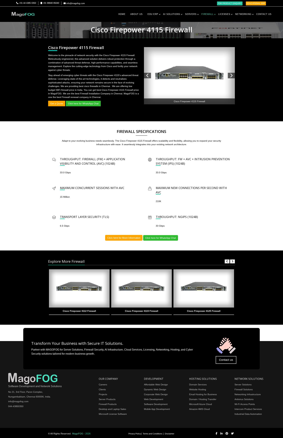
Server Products (107, 399)
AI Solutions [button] (171, 14)
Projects (103, 394)
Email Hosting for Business (203, 394)
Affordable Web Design (156, 384)
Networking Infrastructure (248, 394)
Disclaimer (169, 434)
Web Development (153, 399)
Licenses (224, 14)
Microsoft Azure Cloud (200, 404)
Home (121, 14)
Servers (191, 14)
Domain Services (198, 384)
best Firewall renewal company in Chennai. (79, 97)
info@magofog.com (75, 3)
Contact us (226, 359)
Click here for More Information (123, 237)
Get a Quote (56, 103)
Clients (102, 389)
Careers (103, 384)
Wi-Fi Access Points (245, 404)
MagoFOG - (81, 433)
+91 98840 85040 (50, 3)
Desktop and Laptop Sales (112, 409)
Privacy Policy (134, 434)
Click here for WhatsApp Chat (83, 103)
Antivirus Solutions (244, 399)
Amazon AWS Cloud (199, 409)
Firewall (207, 14)
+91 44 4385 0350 (27, 3)
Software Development (156, 404)
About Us (136, 14)
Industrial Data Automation (248, 414)
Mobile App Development (157, 409)
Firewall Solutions (244, 389)
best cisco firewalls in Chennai (95, 86)
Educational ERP (256, 3)
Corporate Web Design (156, 394)
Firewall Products (108, 404)
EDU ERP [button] (153, 14)
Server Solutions (243, 384)
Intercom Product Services (248, 409)
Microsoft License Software (113, 414)
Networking (243, 14)
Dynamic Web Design (155, 389)
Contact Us (264, 14)
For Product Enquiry (230, 3)
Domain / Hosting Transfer (202, 399)
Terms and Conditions (153, 434)
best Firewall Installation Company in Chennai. (99, 93)
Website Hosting (197, 389)
